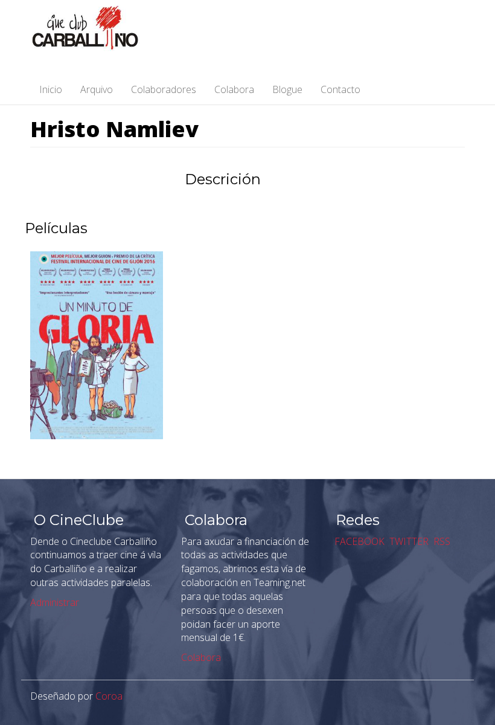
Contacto (340, 89)
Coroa (109, 696)
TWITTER (408, 541)
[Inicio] (89, 28)
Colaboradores (163, 89)
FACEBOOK (358, 541)
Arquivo (96, 89)
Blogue (287, 89)
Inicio (50, 89)
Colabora (234, 89)
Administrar (54, 602)
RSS (440, 541)
